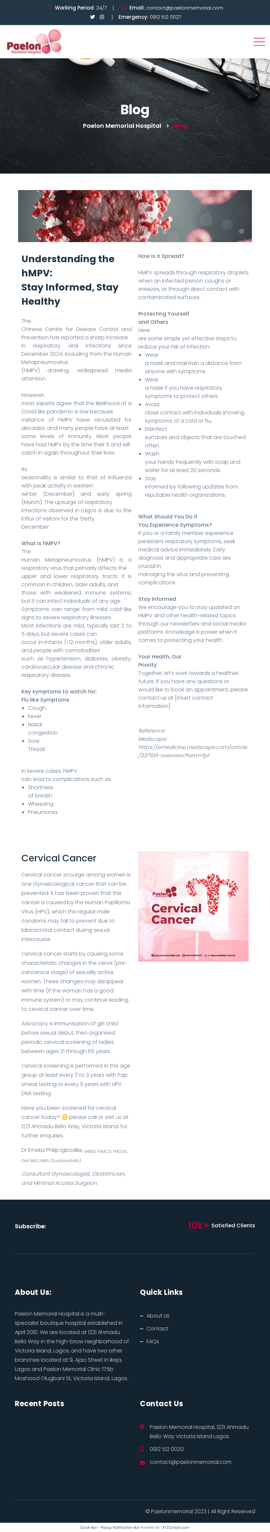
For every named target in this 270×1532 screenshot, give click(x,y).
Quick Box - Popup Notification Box (109, 1527)
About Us (158, 1316)
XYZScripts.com (176, 1527)
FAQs (153, 1341)
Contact (157, 1328)
